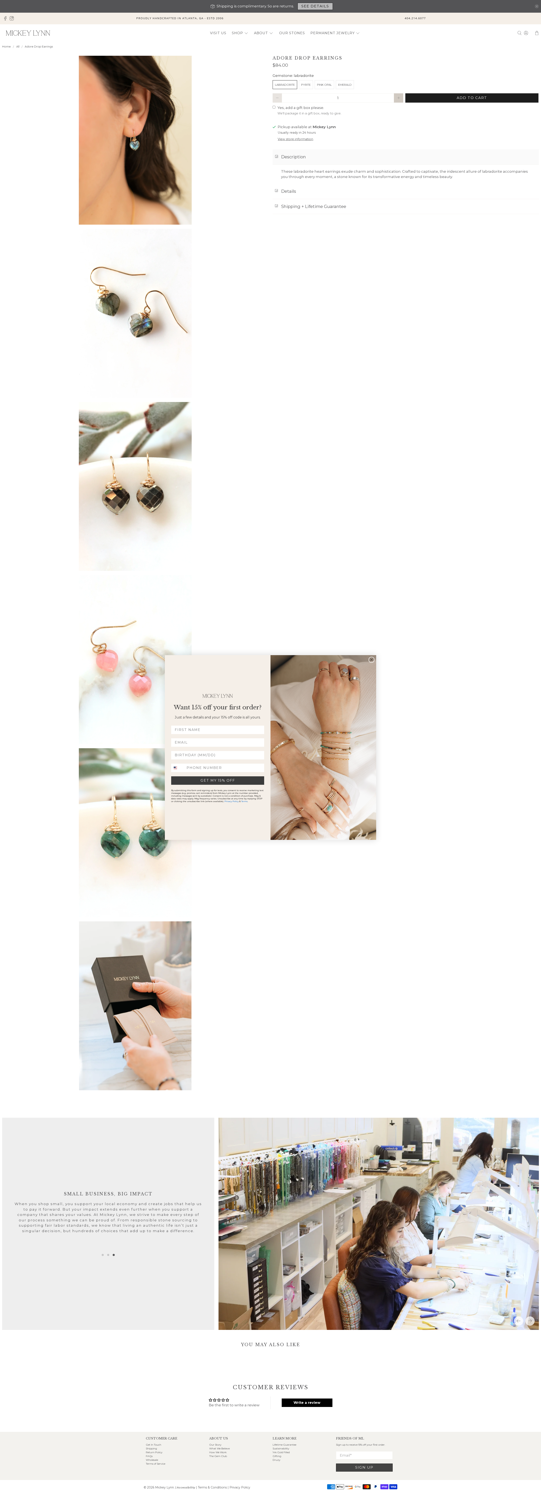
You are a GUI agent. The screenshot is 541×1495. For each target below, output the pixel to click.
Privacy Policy (231, 801)
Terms (244, 801)
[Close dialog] (371, 659)
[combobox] (177, 768)
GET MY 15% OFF (218, 780)
